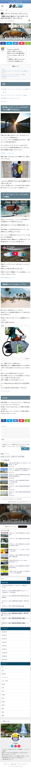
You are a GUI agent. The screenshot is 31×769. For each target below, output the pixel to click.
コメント (4, 426)
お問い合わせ (13, 764)
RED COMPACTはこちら (8, 277)
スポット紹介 (5, 680)
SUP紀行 (4, 673)
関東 (3, 715)
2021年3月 (4, 645)
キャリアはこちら (5, 391)
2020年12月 (4, 652)
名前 (3, 439)
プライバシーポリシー (22, 764)
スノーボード (5, 677)
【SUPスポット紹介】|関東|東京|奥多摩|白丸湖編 (13, 618)
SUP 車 (8, 13)
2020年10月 (4, 659)
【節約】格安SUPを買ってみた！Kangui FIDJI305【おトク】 (18, 501)
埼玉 (3, 691)
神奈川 (3, 705)
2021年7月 (4, 631)
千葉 (3, 687)
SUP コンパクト (24, 13)
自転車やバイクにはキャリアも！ (10, 76)
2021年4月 (4, 642)
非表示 (16, 66)
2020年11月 (4, 656)
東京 (3, 698)
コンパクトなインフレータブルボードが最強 (13, 74)
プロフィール (7, 764)
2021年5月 (4, 638)
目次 (3, 69)
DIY (2, 666)
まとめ (4, 77)
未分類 (3, 694)
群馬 (3, 708)
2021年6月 (4, 635)
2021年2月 (4, 649)
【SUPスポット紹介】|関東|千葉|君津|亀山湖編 (13, 606)
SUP (2, 13)
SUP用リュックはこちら (7, 153)
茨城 (3, 712)
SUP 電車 (14, 13)
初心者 (3, 684)
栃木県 (3, 701)
